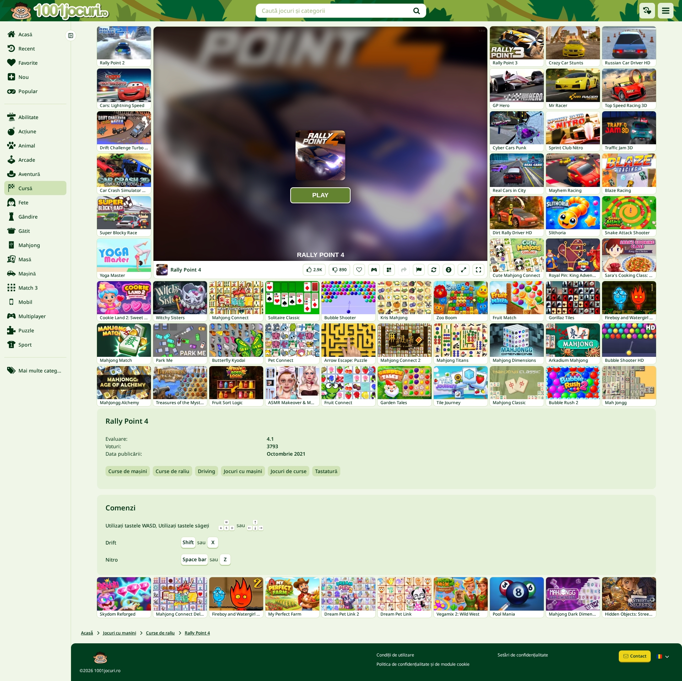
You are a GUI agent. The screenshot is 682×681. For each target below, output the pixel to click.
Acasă (87, 633)
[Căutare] (416, 10)
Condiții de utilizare (395, 655)
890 (339, 268)
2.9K (314, 268)
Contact (638, 656)
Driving (206, 471)
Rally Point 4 (197, 633)
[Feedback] (419, 270)
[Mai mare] (464, 270)
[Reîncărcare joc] (434, 270)
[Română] (663, 656)
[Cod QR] (389, 270)
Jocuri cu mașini (243, 471)
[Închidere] (70, 35)
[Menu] (665, 10)
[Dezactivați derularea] (449, 270)
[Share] (404, 270)
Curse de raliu (172, 471)
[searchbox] (341, 11)
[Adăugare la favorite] (359, 270)
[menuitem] (35, 34)
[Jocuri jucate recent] (647, 10)
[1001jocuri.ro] (60, 10)
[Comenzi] (374, 270)
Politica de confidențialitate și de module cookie (423, 664)
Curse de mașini (127, 471)
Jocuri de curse (289, 471)
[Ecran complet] (478, 270)
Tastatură (326, 471)
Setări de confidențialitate (523, 655)
